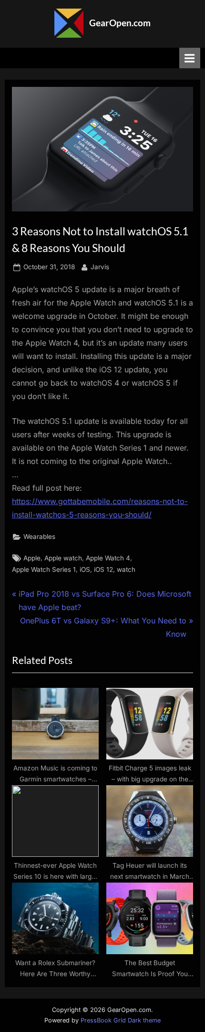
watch (126, 569)
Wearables (39, 536)
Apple (32, 558)
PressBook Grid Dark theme (121, 1020)
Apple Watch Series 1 (44, 569)
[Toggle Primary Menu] (189, 58)
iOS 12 (103, 569)
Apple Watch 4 (108, 558)
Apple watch (63, 558)
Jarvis (100, 267)
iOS (85, 569)
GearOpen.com (120, 22)
